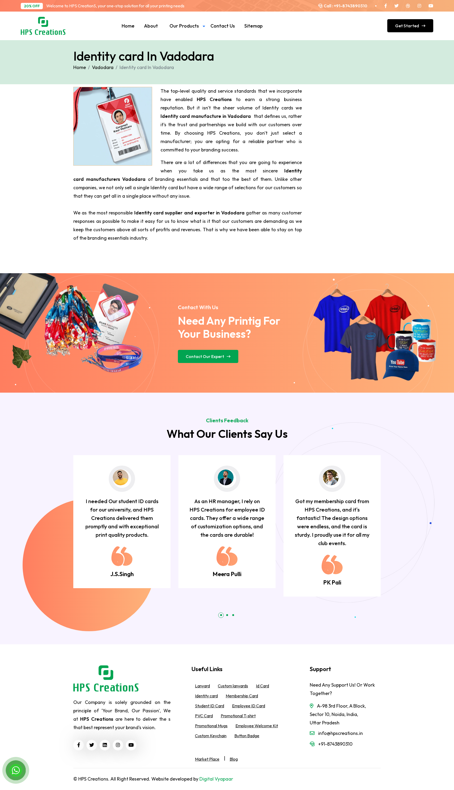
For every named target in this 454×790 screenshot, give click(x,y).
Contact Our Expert (205, 356)
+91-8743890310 (350, 5)
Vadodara (102, 67)
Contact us (222, 26)
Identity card (206, 696)
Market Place (207, 759)
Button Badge (246, 736)
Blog (234, 759)
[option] (122, 521)
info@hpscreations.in (340, 733)
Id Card (262, 686)
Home (128, 26)
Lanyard (202, 686)
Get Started (407, 25)
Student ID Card (209, 706)
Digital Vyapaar (216, 779)
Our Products (184, 26)
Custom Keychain (210, 736)
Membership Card (242, 696)
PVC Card (204, 716)
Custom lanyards (233, 686)
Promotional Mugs (211, 726)
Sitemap (253, 26)
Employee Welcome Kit (256, 726)
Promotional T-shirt (238, 716)
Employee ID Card (248, 706)
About (151, 26)
